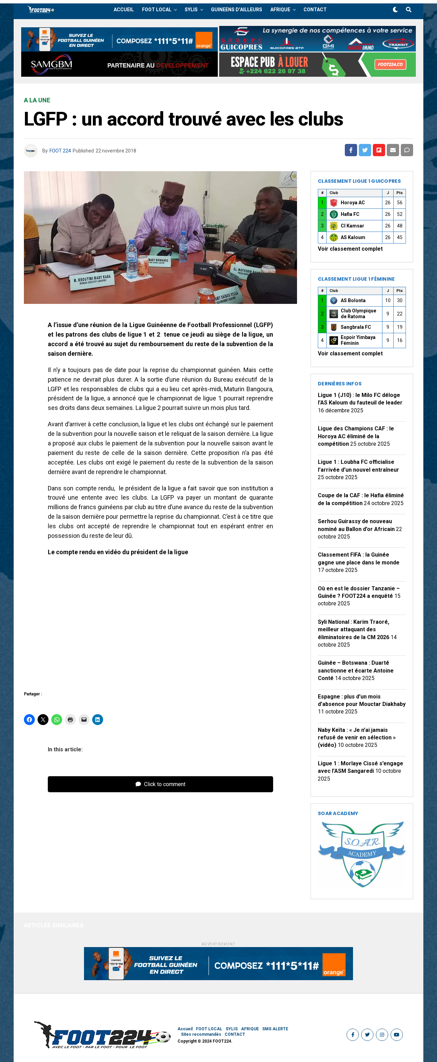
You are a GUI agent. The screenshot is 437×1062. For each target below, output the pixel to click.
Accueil (124, 9)
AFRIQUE (280, 9)
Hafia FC (350, 214)
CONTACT (315, 9)
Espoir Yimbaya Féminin (358, 340)
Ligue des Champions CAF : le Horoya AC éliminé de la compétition (356, 436)
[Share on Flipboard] (379, 150)
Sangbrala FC (356, 327)
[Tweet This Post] (365, 150)
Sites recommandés (201, 1034)
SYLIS (191, 9)
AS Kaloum (353, 237)
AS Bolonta (353, 300)
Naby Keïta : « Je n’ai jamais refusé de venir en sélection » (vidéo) (357, 738)
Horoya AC (353, 202)
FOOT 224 (60, 150)
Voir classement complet (350, 249)
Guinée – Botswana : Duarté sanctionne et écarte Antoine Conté (356, 670)
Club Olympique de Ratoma (358, 314)
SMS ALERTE (275, 1029)
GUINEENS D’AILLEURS (236, 9)
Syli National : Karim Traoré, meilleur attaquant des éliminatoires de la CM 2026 (353, 629)
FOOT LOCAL (156, 9)
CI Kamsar (352, 225)
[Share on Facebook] (351, 150)
